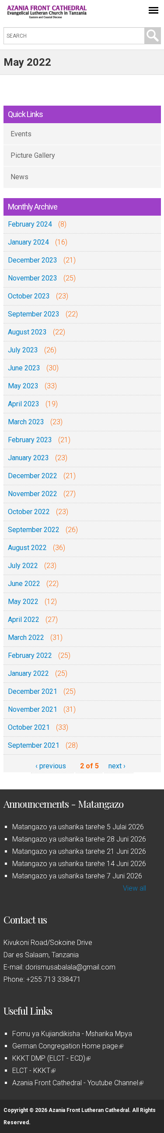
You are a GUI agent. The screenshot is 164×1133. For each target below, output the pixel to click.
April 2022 (23, 619)
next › (117, 766)
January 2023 (28, 458)
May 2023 (23, 386)
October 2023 (29, 296)
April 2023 (23, 404)
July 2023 (23, 350)
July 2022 (23, 565)
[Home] (47, 16)
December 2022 (32, 476)
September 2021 (33, 745)
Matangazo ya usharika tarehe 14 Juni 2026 (79, 864)
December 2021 (32, 691)
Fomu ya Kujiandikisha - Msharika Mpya (72, 1034)
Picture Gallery (32, 155)
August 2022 (27, 547)
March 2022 (26, 637)
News (19, 177)
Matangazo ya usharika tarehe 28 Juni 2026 (79, 839)
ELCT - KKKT (33, 1070)
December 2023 (32, 260)
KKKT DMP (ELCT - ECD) (50, 1058)
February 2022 (30, 655)
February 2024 (30, 224)
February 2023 (30, 440)
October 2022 (29, 512)
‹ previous (50, 766)
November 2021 (32, 709)
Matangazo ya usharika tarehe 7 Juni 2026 (77, 876)
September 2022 (33, 530)
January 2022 (28, 673)
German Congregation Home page (67, 1046)
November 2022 (32, 494)
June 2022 (24, 583)
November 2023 (32, 278)
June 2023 (24, 368)
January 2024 (28, 242)
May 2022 (23, 601)
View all (134, 888)
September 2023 (33, 314)
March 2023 (26, 422)
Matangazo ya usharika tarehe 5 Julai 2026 (78, 827)
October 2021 (29, 727)
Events (20, 134)
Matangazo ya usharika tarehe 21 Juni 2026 (79, 851)
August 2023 (27, 332)
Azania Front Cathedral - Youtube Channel (77, 1083)
